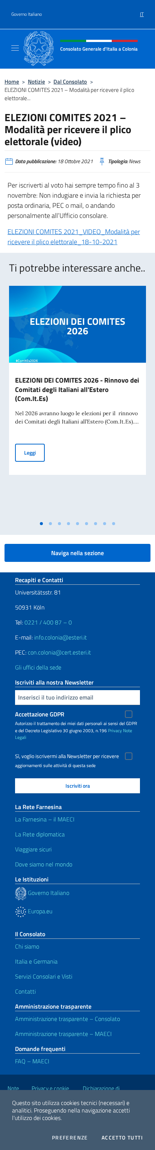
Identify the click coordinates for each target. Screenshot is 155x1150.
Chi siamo (27, 946)
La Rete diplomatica (40, 834)
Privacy (115, 730)
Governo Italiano (26, 14)
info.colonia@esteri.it (60, 637)
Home (12, 81)
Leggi (34, 452)
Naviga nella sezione (77, 552)
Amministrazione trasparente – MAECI (63, 1033)
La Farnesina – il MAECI (44, 819)
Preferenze (70, 1137)
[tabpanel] (77, 401)
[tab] (41, 523)
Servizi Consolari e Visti (43, 976)
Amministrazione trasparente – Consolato (67, 1018)
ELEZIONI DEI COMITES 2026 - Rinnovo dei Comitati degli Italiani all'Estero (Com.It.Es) (77, 389)
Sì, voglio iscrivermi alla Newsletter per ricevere (67, 756)
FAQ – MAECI (32, 1061)
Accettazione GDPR (39, 714)
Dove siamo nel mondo (43, 864)
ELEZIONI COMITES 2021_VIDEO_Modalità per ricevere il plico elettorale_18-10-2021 (74, 237)
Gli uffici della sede (38, 667)
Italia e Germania (36, 961)
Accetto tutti (122, 1137)
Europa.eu (39, 911)
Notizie (36, 81)
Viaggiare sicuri (33, 849)
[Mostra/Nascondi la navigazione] (15, 48)
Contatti (25, 991)
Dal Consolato (70, 81)
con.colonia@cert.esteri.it (59, 652)
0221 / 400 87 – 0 (48, 622)
